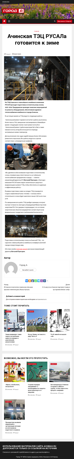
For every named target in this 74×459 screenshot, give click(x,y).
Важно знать (32, 364)
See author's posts (27, 270)
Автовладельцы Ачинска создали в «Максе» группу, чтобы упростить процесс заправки (59, 387)
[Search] (55, 21)
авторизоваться (41, 299)
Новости (53, 364)
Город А (8, 54)
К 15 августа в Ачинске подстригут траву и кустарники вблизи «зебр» (56, 287)
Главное (36, 31)
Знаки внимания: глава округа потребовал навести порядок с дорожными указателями (13, 338)
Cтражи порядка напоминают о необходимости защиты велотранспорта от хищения (36, 388)
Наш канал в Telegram (64, 21)
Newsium (46, 457)
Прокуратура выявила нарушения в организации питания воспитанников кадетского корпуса (13, 426)
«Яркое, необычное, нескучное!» (12, 385)
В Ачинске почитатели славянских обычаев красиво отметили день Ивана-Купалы (18, 287)
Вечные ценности (11, 364)
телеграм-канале (21, 249)
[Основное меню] (9, 21)
